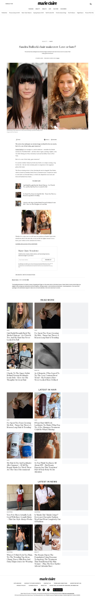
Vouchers (63, 8)
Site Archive (17, 583)
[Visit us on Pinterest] (48, 590)
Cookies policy (33, 585)
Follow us (47, 139)
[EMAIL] (28, 280)
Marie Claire (40, 58)
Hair (51, 41)
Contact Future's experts (32, 583)
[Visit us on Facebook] (44, 590)
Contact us (47, 583)
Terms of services (33, 263)
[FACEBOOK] (20, 280)
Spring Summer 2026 (38, 12)
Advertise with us (75, 583)
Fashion (31, 8)
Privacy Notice (21, 264)
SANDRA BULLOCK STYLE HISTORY (26, 244)
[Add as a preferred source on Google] (66, 589)
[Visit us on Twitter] (35, 590)
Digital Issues (80, 12)
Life (50, 8)
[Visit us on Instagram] (39, 590)
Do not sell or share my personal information (64, 585)
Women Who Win (89, 12)
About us (44, 585)
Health (44, 8)
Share (19, 139)
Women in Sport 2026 (14, 12)
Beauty (38, 8)
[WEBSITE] (26, 280)
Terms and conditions (60, 583)
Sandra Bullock (20, 149)
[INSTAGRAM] (24, 280)
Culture (55, 8)
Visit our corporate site (68, 593)
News (58, 58)
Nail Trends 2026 (50, 12)
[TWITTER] (22, 280)
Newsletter (55, 139)
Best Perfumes (71, 12)
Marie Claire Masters (26, 12)
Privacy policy (21, 585)
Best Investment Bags (61, 12)
